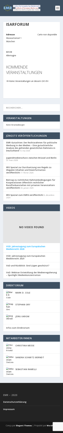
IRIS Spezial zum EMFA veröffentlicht (24, 195)
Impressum (9, 409)
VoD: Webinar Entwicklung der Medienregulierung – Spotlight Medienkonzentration (31, 273)
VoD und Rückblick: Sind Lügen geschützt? (27, 265)
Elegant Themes (24, 425)
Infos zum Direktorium (18, 327)
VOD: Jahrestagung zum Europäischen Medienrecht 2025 (25, 257)
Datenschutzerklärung (14, 401)
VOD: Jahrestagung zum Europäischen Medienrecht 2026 (25, 247)
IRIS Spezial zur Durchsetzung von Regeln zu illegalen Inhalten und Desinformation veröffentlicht (28, 170)
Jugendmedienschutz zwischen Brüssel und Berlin (31, 157)
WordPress (52, 425)
